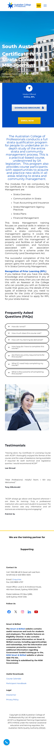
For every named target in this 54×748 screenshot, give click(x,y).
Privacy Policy (12, 699)
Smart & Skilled (17, 629)
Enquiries (16, 579)
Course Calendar (13, 678)
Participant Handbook (16, 683)
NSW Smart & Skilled (16, 655)
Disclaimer (11, 695)
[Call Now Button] (7, 742)
